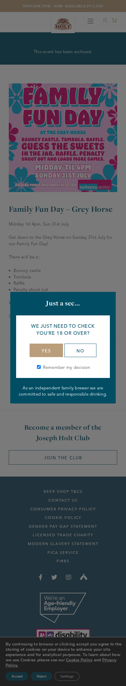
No (80, 351)
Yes (46, 351)
